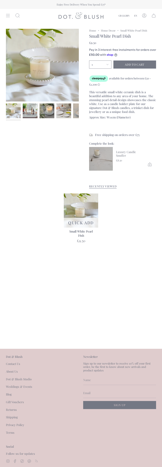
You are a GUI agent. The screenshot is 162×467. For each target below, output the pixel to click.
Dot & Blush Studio (19, 379)
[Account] (144, 15)
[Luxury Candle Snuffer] (101, 159)
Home (92, 30)
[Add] (150, 164)
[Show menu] (8, 15)
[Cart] (153, 15)
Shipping (12, 417)
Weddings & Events (19, 387)
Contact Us (13, 364)
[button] (17, 15)
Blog (9, 394)
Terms (10, 432)
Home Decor (108, 30)
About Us (12, 371)
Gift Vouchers (15, 402)
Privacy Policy (15, 425)
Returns (11, 410)
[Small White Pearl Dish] (81, 210)
